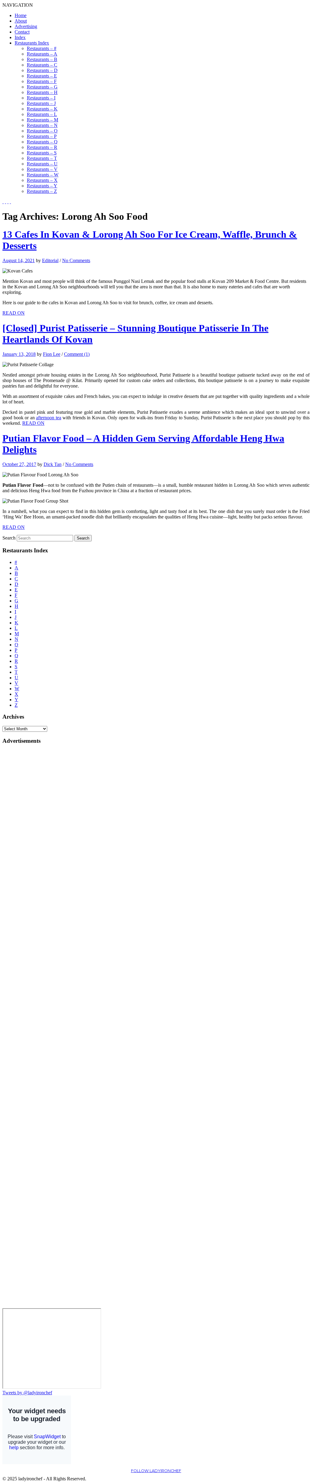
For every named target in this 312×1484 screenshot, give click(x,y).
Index (20, 37)
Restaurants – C (42, 64)
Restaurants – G (42, 86)
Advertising (26, 26)
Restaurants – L (42, 114)
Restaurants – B (42, 59)
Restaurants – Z (42, 191)
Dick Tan (53, 464)
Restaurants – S (42, 152)
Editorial (50, 260)
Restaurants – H (42, 92)
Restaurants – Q (42, 141)
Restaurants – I (41, 97)
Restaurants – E (42, 75)
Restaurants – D (42, 70)
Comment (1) (77, 354)
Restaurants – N (42, 125)
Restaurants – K (42, 108)
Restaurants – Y (42, 185)
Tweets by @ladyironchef (27, 1392)
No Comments (76, 260)
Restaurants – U (42, 163)
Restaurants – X (42, 180)
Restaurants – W (42, 174)
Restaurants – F (42, 81)
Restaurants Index (32, 42)
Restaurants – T (42, 158)
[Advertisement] (26, 841)
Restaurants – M (42, 119)
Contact (22, 31)
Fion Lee (51, 354)
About (21, 20)
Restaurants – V (42, 169)
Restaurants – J (41, 103)
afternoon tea (48, 417)
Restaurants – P (42, 136)
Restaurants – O (42, 130)
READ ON (13, 313)
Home (21, 15)
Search (9, 537)
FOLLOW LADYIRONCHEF (156, 1470)
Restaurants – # (41, 48)
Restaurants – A (42, 53)
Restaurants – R (42, 147)
